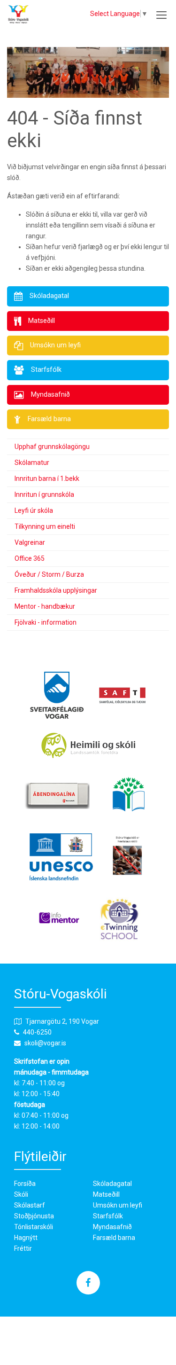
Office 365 (30, 558)
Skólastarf (29, 1205)
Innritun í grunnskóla (44, 494)
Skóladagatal (112, 1183)
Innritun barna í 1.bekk (47, 478)
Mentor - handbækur (45, 606)
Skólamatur (32, 462)
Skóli (21, 1194)
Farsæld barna (114, 1237)
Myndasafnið (112, 1227)
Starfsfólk (108, 1216)
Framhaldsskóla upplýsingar (56, 590)
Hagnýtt (26, 1237)
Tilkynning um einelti (45, 526)
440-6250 (37, 1032)
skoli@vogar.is (45, 1043)
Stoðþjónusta (34, 1216)
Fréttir (23, 1248)
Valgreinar (30, 542)
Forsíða (25, 1183)
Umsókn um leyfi (117, 1205)
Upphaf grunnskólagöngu (52, 446)
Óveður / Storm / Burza (49, 574)
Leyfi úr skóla (34, 510)
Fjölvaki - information (46, 622)
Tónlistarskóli (33, 1227)
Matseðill (106, 1194)
